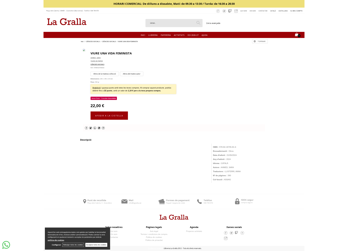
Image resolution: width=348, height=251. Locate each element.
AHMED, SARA (96, 58)
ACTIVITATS (179, 35)
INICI (143, 35)
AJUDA (204, 35)
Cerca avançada (213, 23)
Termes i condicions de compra (154, 234)
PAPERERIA (166, 35)
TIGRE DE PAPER (97, 61)
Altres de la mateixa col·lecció (104, 74)
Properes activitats (194, 231)
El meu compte (296, 11)
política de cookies (56, 240)
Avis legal (154, 231)
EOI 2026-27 (193, 35)
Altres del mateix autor (131, 74)
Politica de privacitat (154, 240)
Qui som (243, 11)
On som (253, 11)
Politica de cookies (154, 237)
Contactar (262, 11)
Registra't (96, 87)
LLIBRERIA (153, 35)
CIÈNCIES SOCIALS (97, 64)
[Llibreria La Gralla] (66, 28)
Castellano (283, 11)
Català (273, 11)
